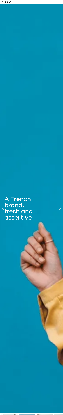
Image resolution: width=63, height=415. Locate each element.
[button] (60, 2)
